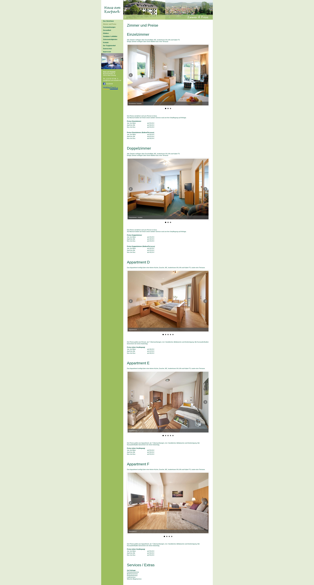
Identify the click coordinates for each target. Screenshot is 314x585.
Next (205, 75)
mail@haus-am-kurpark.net (112, 80)
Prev (131, 75)
